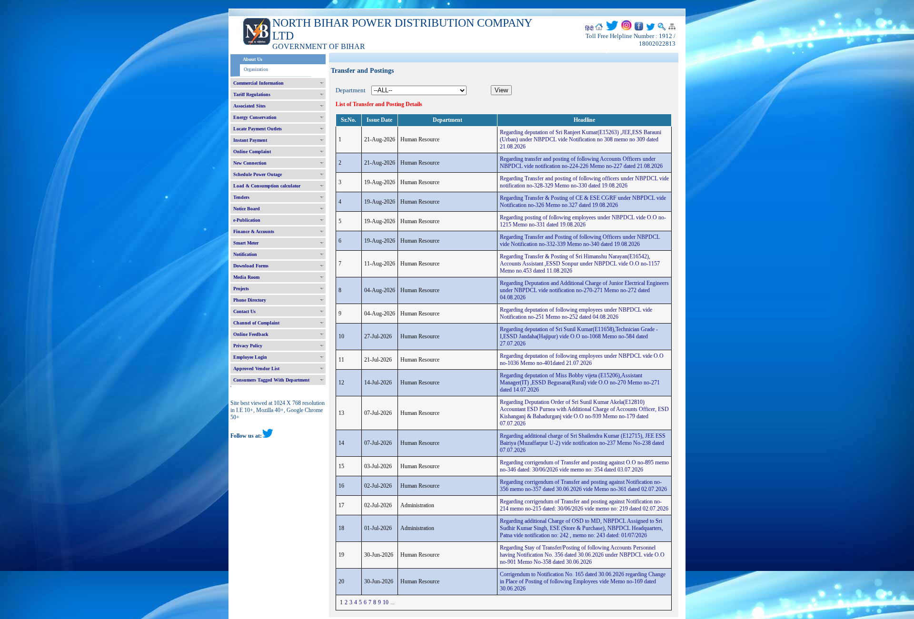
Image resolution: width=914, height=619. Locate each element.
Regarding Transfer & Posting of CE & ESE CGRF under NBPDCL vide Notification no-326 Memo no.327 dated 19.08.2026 (583, 201)
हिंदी (589, 28)
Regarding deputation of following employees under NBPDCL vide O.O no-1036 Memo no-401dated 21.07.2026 (582, 359)
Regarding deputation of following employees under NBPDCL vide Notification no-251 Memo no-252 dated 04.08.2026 (576, 313)
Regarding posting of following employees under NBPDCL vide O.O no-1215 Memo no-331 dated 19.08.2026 (583, 221)
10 (385, 602)
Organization (256, 69)
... (392, 602)
